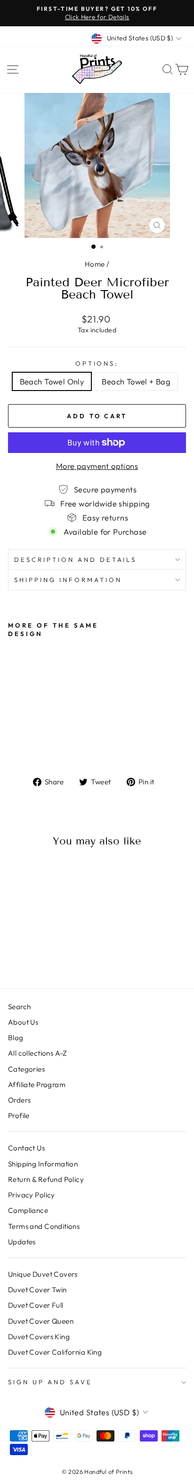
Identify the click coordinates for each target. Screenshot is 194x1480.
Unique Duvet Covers (43, 1274)
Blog (16, 1037)
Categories (26, 1069)
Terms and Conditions (44, 1226)
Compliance (28, 1210)
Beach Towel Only (52, 381)
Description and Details (75, 559)
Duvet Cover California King (55, 1352)
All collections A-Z (37, 1053)
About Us (23, 1022)
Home (95, 264)
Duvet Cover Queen (40, 1321)
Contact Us (26, 1147)
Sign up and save (50, 1382)
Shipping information (68, 579)
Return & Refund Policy (46, 1179)
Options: (97, 363)
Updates (22, 1241)
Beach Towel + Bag (136, 381)
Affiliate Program (36, 1084)
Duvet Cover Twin (37, 1289)
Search (19, 1006)
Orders (19, 1100)
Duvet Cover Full (36, 1305)
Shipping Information (43, 1163)
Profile (19, 1115)
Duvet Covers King (39, 1336)
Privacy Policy (31, 1194)
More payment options (97, 466)
